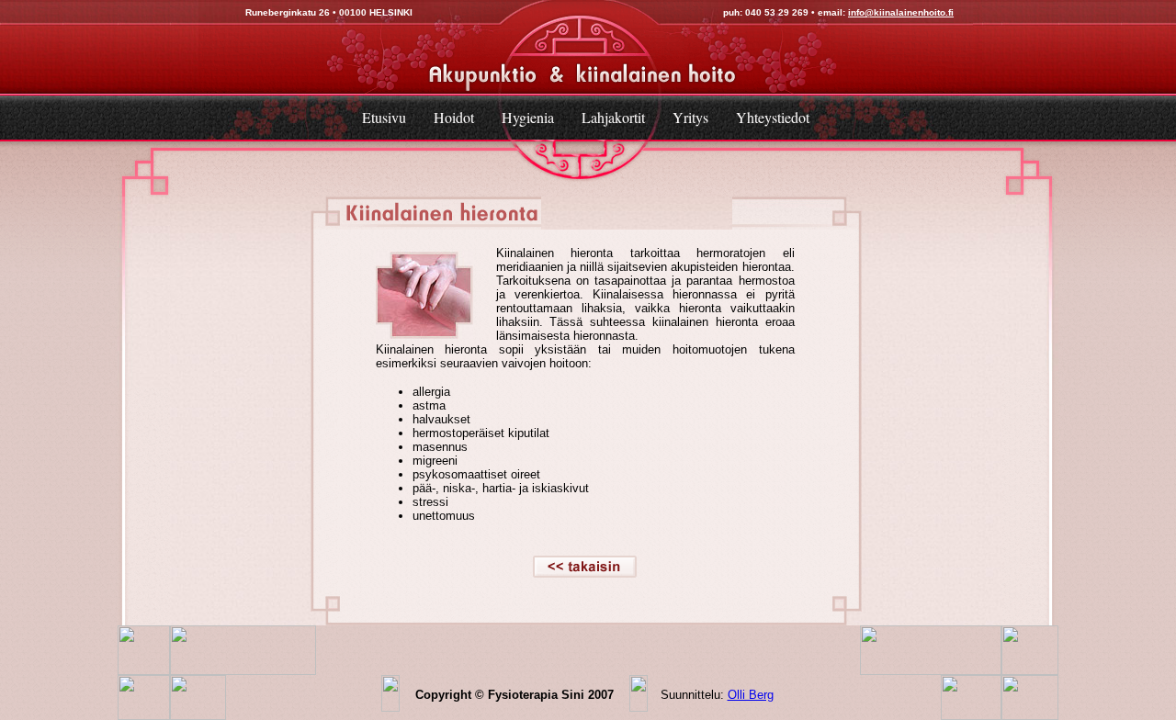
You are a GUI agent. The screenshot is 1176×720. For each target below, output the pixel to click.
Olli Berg (751, 695)
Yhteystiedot (772, 117)
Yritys (690, 117)
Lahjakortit (613, 117)
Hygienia (528, 117)
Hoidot (454, 117)
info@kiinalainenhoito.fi (901, 12)
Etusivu (384, 117)
